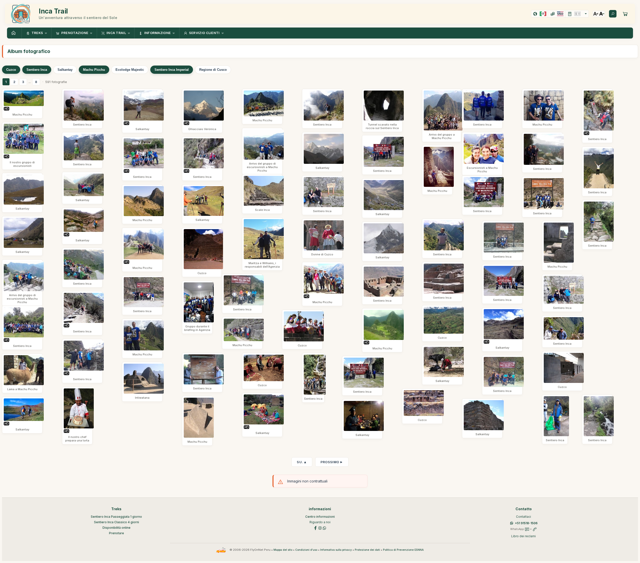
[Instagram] (320, 527)
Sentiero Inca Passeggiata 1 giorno (116, 516)
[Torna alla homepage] (14, 33)
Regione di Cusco (213, 70)
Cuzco (11, 70)
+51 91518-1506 (526, 523)
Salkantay (65, 70)
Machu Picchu (94, 70)
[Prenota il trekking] (625, 14)
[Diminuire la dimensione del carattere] (602, 14)
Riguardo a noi (320, 522)
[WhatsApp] (324, 527)
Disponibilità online (116, 527)
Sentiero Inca (36, 70)
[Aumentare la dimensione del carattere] (596, 14)
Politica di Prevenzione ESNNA (403, 549)
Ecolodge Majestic (130, 70)
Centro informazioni (320, 516)
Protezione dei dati (367, 549)
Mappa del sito (283, 549)
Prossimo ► (331, 462)
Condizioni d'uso (306, 549)
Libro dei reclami (523, 536)
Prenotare (116, 533)
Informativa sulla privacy (336, 549)
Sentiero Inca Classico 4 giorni (116, 522)
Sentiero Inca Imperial (171, 70)
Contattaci (523, 516)
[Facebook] (315, 527)
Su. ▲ (302, 462)
